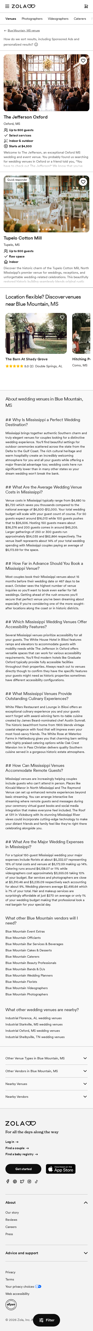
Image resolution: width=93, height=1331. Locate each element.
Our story (12, 1212)
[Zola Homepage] (23, 6)
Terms (9, 1279)
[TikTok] (36, 1182)
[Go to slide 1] (39, 108)
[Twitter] (22, 1182)
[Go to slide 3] (46, 108)
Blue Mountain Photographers (26, 994)
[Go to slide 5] (54, 108)
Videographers (58, 18)
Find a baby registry (19, 1154)
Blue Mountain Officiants (23, 937)
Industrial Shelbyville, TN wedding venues (35, 1037)
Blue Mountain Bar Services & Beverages (34, 944)
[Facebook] (7, 1182)
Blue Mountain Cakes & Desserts (28, 950)
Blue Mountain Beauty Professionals (30, 963)
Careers (10, 1227)
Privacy (10, 1272)
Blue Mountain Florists (21, 981)
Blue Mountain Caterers (22, 956)
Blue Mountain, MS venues (24, 30)
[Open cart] (86, 6)
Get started (23, 1169)
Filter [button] (50, 1320)
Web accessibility (17, 1294)
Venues (10, 18)
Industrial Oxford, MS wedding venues (32, 1030)
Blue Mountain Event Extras (25, 931)
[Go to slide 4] (50, 108)
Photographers (32, 18)
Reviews (11, 1219)
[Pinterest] (15, 1182)
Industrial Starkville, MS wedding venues (34, 1024)
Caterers (80, 18)
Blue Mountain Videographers (26, 988)
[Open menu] (7, 6)
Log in (9, 1142)
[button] (83, 61)
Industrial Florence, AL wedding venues (33, 1018)
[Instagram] (29, 1182)
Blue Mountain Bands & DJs (25, 969)
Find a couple (15, 1148)
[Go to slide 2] (43, 108)
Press (9, 1234)
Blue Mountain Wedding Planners (29, 975)
